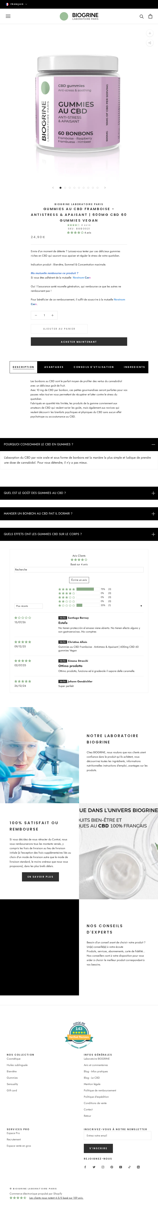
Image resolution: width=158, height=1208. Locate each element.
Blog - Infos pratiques (96, 1071)
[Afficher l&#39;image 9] (97, 188)
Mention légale (92, 1084)
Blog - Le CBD (92, 1078)
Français (17, 4)
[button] (75, 232)
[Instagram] (103, 1167)
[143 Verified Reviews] (79, 1051)
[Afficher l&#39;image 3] (70, 188)
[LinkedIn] (138, 1167)
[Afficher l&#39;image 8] (93, 188)
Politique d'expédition (96, 1097)
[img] (22, 618)
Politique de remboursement (100, 1090)
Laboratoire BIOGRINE (97, 1059)
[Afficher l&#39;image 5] (79, 188)
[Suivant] (105, 188)
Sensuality (12, 1084)
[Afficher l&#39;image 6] (84, 188)
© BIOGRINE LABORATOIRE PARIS (33, 1188)
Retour (87, 1116)
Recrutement (14, 1139)
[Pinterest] (111, 1167)
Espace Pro (13, 1133)
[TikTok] (129, 1167)
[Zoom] (149, 33)
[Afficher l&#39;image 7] (88, 188)
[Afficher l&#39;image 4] (74, 188)
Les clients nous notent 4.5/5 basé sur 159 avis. (56, 1198)
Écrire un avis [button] (79, 580)
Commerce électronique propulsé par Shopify (36, 1194)
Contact (88, 1109)
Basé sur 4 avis (79, 564)
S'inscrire (98, 1148)
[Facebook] (85, 1167)
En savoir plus (41, 876)
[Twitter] (94, 1167)
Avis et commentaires (96, 1065)
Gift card (12, 1090)
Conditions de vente (95, 1103)
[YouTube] (120, 1167)
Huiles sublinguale (17, 1065)
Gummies (12, 1078)
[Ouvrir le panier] (150, 16)
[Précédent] (53, 188)
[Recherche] (142, 16)
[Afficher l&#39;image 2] (65, 188)
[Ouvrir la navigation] (8, 16)
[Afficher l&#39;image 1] (60, 188)
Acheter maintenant (79, 341)
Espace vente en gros (19, 1146)
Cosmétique (13, 1059)
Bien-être (12, 1071)
